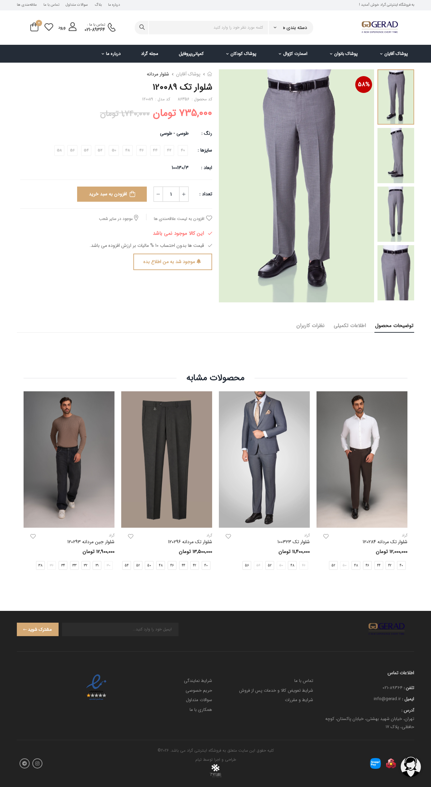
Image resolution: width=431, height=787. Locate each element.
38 (40, 565)
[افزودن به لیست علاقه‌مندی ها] (326, 536)
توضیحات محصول (394, 326)
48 (356, 565)
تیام (198, 759)
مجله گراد (149, 53)
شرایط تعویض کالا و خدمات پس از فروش (276, 690)
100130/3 (180, 167)
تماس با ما (51, 5)
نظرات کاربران (310, 326)
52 (333, 565)
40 (206, 565)
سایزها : (205, 150)
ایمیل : (408, 698)
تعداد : (205, 194)
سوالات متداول (77, 5)
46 (367, 565)
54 (127, 565)
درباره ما (114, 5)
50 (149, 565)
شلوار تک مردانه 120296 (190, 542)
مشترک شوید (40, 629)
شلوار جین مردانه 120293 (90, 542)
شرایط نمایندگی (198, 680)
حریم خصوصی (199, 690)
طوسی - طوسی (174, 133)
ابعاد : (206, 167)
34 (63, 565)
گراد (307, 535)
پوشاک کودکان (243, 53)
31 (97, 565)
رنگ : (206, 133)
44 (378, 565)
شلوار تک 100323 (293, 542)
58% (364, 84)
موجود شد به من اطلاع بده (169, 261)
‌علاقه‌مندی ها (27, 5)
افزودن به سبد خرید (108, 194)
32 (86, 565)
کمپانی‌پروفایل (191, 53)
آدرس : (407, 710)
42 (390, 565)
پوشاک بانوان (346, 53)
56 (247, 565)
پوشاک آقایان (396, 53)
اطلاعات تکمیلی (350, 326)
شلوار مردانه (158, 74)
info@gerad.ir (387, 698)
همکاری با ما (201, 709)
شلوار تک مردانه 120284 (385, 542)
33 (74, 565)
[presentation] (212, 565)
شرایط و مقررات (299, 699)
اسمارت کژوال (295, 53)
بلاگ (98, 5)
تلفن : (409, 687)
